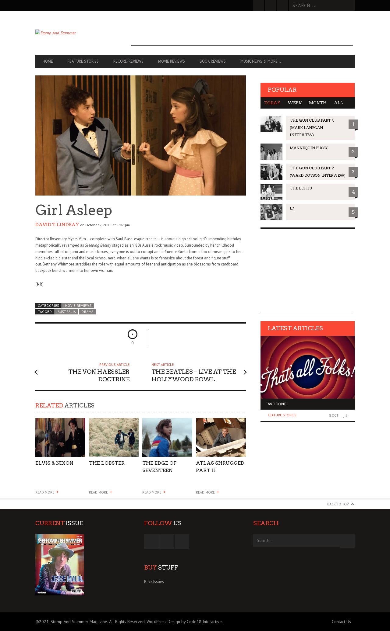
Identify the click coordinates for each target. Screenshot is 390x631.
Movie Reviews (171, 61)
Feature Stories (83, 61)
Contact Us (341, 621)
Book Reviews (213, 61)
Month (318, 103)
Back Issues (154, 581)
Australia (67, 312)
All (338, 103)
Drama (87, 312)
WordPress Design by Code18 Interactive (184, 621)
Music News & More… (260, 61)
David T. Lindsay (57, 224)
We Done (277, 404)
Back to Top (338, 504)
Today (272, 103)
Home (48, 61)
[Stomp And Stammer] (83, 32)
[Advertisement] (242, 32)
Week (295, 103)
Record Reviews (128, 61)
